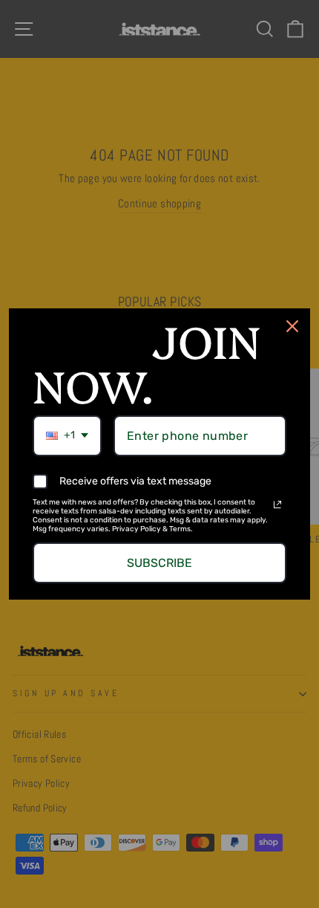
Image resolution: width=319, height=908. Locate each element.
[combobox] (67, 435)
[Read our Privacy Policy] (277, 504)
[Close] (292, 326)
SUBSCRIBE (159, 563)
